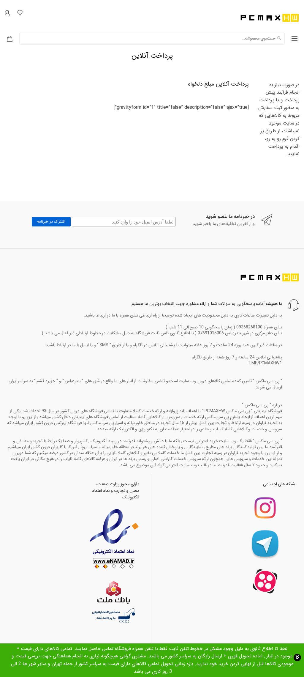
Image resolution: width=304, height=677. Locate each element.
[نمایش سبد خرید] (7, 38)
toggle (297, 657)
